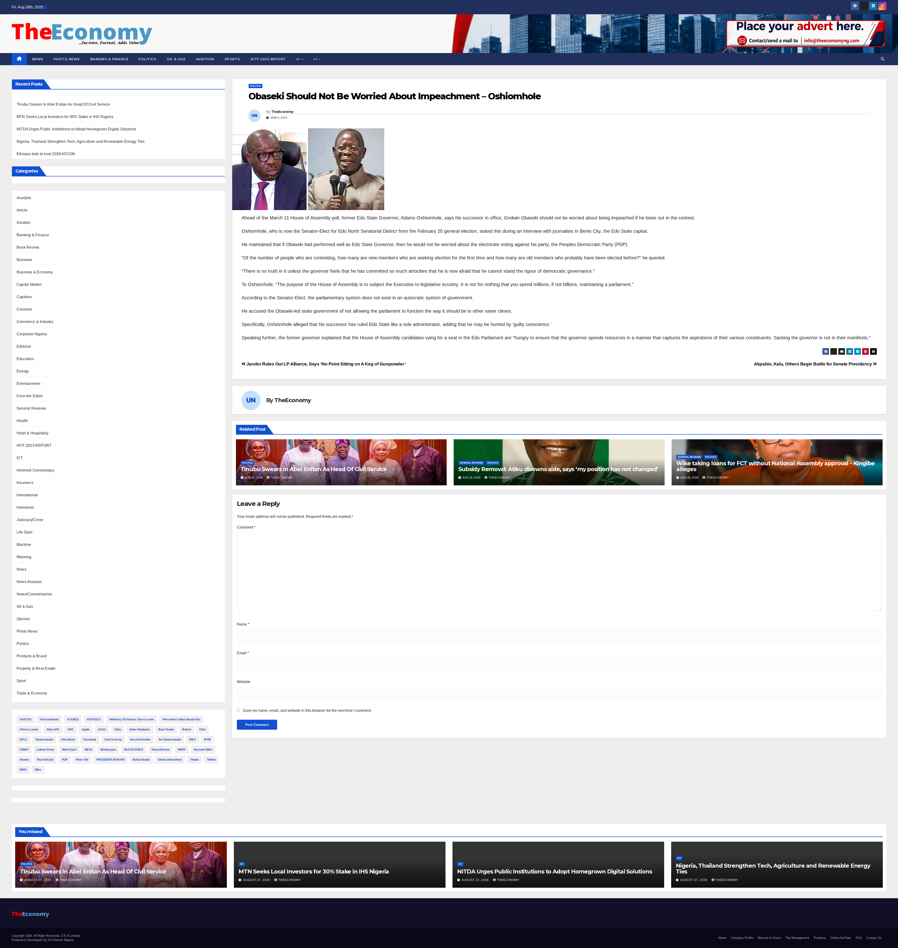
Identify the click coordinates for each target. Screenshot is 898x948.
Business (25, 260)
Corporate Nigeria (32, 334)
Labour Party (45, 749)
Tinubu (194, 759)
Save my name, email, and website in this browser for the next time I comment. (307, 710)
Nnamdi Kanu (161, 749)
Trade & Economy (32, 693)
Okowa (24, 759)
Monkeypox (108, 749)
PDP (65, 759)
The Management (797, 938)
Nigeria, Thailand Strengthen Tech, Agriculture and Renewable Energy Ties (81, 141)
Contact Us (874, 938)
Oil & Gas (176, 59)
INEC (192, 739)
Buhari (186, 729)
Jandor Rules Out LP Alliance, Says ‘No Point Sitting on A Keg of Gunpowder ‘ (325, 363)
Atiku (117, 729)
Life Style (25, 532)
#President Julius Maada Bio (181, 719)
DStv (202, 729)
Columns (24, 309)
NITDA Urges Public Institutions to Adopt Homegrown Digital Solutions (76, 129)
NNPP (182, 749)
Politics (147, 59)
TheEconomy (282, 112)
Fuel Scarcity (113, 739)
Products (820, 938)
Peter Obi (82, 759)
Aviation (205, 59)
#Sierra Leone (29, 729)
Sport (21, 681)
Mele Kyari (69, 749)
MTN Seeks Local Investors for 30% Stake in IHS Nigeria (65, 117)
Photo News (67, 59)
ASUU (102, 729)
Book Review (28, 247)
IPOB (207, 739)
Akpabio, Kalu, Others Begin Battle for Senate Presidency (813, 363)
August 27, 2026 (38, 880)
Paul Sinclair (45, 759)
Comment (246, 527)
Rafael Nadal (141, 759)
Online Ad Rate (841, 938)
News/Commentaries (34, 594)
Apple (86, 729)
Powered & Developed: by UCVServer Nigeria (42, 940)
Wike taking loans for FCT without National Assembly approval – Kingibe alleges (775, 466)
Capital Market (29, 284)
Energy (23, 371)
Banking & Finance (109, 59)
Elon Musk (68, 739)
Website (243, 682)
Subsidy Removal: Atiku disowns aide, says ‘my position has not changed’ (558, 469)
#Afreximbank (49, 719)
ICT (20, 458)
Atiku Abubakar (139, 729)
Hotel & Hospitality (32, 433)
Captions (24, 297)
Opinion (23, 619)
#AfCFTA (26, 719)
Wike (38, 769)
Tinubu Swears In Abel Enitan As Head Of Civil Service (63, 104)
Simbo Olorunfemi (170, 759)
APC (71, 729)
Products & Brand (32, 656)
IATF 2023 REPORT (268, 59)
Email (243, 653)
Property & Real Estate (36, 668)
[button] (882, 59)
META (88, 749)
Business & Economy (35, 272)
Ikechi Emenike (140, 739)
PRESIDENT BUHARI (110, 759)
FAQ (859, 938)
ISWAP (24, 749)
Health (22, 421)
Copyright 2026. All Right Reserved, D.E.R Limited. (46, 935)
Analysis (24, 198)
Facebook (89, 739)
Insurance (25, 483)
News (37, 59)
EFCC (23, 739)
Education (25, 359)
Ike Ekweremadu (170, 739)
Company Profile (742, 938)
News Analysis (29, 582)
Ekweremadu (44, 739)
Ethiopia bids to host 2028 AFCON (46, 154)
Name (243, 624)
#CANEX (73, 719)
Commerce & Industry (35, 322)
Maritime (24, 545)
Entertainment (28, 384)
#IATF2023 (94, 719)
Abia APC (53, 729)
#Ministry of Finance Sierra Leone (131, 719)
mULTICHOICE (133, 749)
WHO (23, 769)
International (27, 495)
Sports (232, 59)
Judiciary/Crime (30, 520)
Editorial (24, 346)
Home (722, 938)
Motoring (24, 557)
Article (22, 210)
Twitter (211, 759)
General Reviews (31, 408)
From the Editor (30, 396)
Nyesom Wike (203, 749)
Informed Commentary (35, 470)
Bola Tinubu (166, 729)
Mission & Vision (769, 938)
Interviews (25, 507)
